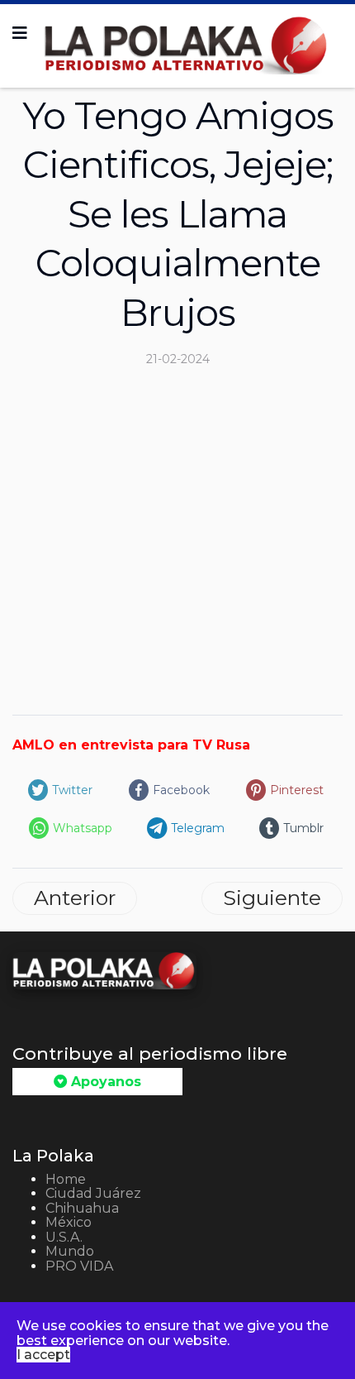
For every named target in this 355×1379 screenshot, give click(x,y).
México (68, 1222)
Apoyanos (104, 1081)
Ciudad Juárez (93, 1193)
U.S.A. (64, 1237)
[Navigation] (19, 33)
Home (65, 1179)
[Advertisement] (177, 535)
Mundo (69, 1251)
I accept (43, 1354)
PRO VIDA (79, 1266)
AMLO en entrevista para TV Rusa (131, 745)
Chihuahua (82, 1208)
